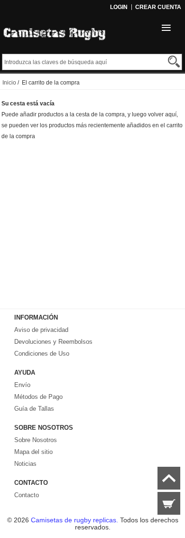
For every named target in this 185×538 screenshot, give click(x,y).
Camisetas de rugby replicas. (75, 520)
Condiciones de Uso (41, 353)
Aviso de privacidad (41, 329)
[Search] (174, 61)
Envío (22, 384)
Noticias (25, 463)
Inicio (9, 82)
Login (119, 7)
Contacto (26, 495)
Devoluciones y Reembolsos (53, 341)
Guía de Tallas (34, 408)
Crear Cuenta (158, 7)
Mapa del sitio (33, 451)
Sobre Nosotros (35, 440)
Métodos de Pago (38, 396)
